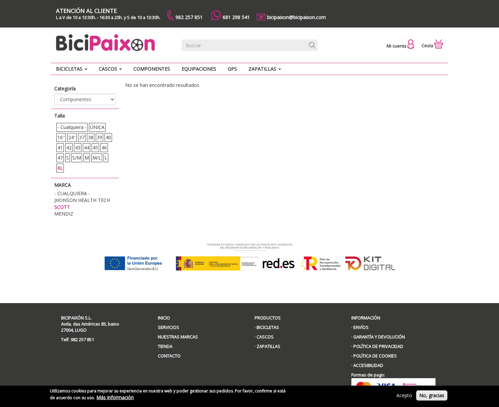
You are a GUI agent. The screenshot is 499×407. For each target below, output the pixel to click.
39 (99, 137)
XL (60, 168)
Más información (115, 397)
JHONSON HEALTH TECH (82, 200)
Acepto (404, 395)
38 (90, 137)
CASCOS (265, 337)
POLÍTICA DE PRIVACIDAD (378, 346)
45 (95, 147)
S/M (76, 157)
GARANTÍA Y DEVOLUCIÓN (379, 337)
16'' (61, 137)
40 (108, 137)
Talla (59, 115)
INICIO (164, 318)
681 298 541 (236, 17)
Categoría (65, 88)
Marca (62, 185)
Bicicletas (70, 69)
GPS (232, 69)
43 (77, 147)
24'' (72, 137)
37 (82, 137)
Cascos (108, 69)
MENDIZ (63, 213)
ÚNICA (97, 127)
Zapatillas (263, 69)
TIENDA (165, 346)
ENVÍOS (361, 327)
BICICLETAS (268, 327)
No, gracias (431, 395)
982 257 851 (189, 17)
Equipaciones (199, 69)
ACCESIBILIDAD (368, 365)
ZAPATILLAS (268, 346)
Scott (62, 207)
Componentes (151, 69)
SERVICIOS (168, 327)
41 (60, 147)
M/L (96, 157)
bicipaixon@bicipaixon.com (296, 17)
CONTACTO (169, 356)
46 (104, 147)
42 (69, 147)
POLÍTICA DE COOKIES (375, 356)
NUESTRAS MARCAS (178, 337)
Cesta (428, 46)
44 (86, 147)
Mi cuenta (397, 46)
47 (60, 157)
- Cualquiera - (72, 127)
